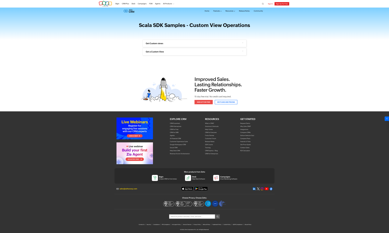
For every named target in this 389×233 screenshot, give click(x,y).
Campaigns (142, 4)
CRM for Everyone (211, 132)
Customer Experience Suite (179, 141)
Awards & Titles (245, 141)
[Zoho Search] (263, 4)
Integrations (244, 129)
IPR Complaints (166, 224)
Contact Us (141, 224)
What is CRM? (209, 123)
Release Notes (244, 11)
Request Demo (245, 123)
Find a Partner (209, 135)
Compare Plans (245, 138)
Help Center (209, 129)
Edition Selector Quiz (247, 135)
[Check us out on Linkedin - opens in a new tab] (254, 188)
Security (149, 224)
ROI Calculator (245, 150)
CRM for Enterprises (211, 153)
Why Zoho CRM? (245, 126)
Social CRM (173, 147)
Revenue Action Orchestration (180, 153)
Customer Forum (210, 138)
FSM (150, 4)
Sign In (270, 4)
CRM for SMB (174, 132)
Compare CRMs (245, 132)
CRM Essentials (175, 123)
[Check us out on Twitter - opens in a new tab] (258, 188)
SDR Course (209, 144)
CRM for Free (174, 129)
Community (258, 11)
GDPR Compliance (237, 224)
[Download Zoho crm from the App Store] (187, 189)
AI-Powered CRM (175, 138)
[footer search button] (217, 216)
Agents (157, 4)
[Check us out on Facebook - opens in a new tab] (271, 188)
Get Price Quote (245, 144)
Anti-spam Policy (176, 224)
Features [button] (216, 11)
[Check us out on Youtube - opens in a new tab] (267, 188)
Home (207, 11)
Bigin (117, 4)
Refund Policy (206, 224)
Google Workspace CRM (178, 144)
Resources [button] (229, 11)
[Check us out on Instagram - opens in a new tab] (262, 188)
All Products (167, 4)
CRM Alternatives (175, 126)
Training (208, 147)
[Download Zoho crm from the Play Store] (201, 189)
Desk (133, 4)
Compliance (156, 224)
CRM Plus (125, 4)
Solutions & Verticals (212, 126)
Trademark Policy (216, 224)
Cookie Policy (227, 224)
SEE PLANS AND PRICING (226, 102)
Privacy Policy (197, 224)
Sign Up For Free (282, 4)
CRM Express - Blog (211, 150)
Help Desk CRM (175, 150)
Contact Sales (245, 147)
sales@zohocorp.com (128, 189)
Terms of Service (187, 224)
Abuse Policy (248, 224)
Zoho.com (105, 4)
